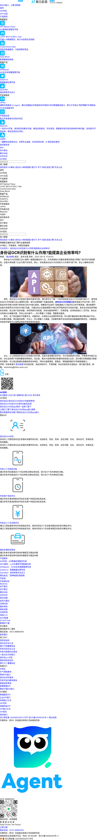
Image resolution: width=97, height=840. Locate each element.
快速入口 (4, 615)
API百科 (3, 159)
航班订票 (50, 167)
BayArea (3, 584)
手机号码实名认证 (7, 649)
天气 (39, 167)
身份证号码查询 (6, 677)
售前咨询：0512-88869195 (12, 830)
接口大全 (28, 395)
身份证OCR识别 (6, 436)
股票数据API (5, 686)
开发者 (3, 578)
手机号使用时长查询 (8, 652)
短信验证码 (4, 640)
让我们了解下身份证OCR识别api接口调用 (17, 409)
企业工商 (12, 395)
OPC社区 (4, 14)
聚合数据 (10, 256)
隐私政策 (4, 609)
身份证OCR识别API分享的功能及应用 (16, 404)
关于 (2, 147)
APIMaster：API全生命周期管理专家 (15, 567)
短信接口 (4, 714)
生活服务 (4, 395)
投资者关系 (4, 145)
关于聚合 (4, 150)
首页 (2, 8)
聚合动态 (4, 153)
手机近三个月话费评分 (9, 523)
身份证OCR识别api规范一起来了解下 (15, 406)
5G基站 (11, 167)
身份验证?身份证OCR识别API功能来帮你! (17, 401)
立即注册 (4, 827)
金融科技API (5, 706)
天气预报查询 (5, 672)
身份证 (18, 167)
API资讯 (3, 712)
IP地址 (2, 669)
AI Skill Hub (5, 620)
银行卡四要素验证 (7, 646)
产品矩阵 (4, 16)
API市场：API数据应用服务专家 (13, 561)
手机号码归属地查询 (8, 680)
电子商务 (36, 395)
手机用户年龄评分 (7, 496)
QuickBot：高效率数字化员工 (12, 572)
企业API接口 (5, 697)
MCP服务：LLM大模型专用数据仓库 (15, 564)
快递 (44, 167)
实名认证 (58, 167)
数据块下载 (4, 623)
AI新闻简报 (26, 167)
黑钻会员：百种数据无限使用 (12, 575)
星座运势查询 (5, 683)
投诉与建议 (4, 601)
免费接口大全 (5, 700)
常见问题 (4, 598)
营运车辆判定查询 (7, 550)
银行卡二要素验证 (7, 663)
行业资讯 (4, 248)
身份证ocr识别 (6, 657)
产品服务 (4, 558)
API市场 (3, 11)
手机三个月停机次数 (8, 469)
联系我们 (4, 634)
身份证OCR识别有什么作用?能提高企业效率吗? (30, 248)
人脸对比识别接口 (7, 654)
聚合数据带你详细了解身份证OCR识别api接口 (19, 412)
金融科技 (20, 395)
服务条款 (4, 606)
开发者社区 (4, 581)
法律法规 (4, 603)
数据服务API (5, 694)
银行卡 (34, 167)
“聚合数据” (19, 364)
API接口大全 (5, 709)
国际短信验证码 (6, 660)
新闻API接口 (5, 674)
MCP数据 (4, 618)
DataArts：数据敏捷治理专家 (12, 570)
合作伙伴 (4, 156)
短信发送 (4, 167)
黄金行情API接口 (7, 689)
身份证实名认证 (6, 643)
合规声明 (4, 612)
